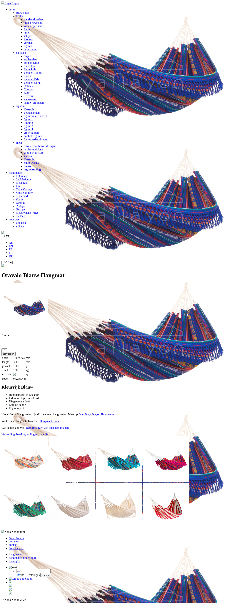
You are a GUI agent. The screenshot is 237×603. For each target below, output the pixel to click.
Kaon (27, 92)
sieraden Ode (31, 79)
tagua (12, 9)
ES (10, 249)
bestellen (14, 541)
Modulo (28, 39)
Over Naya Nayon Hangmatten (97, 414)
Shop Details (31, 162)
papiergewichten (33, 149)
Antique (21, 206)
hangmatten (15, 172)
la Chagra (22, 182)
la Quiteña (22, 176)
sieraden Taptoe (33, 72)
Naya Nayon (16, 538)
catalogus (34, 575)
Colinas (28, 86)
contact (13, 544)
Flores (27, 76)
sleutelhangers (32, 112)
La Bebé (21, 216)
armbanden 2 (31, 62)
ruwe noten (22, 12)
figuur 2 (28, 122)
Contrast (29, 89)
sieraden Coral (32, 82)
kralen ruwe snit (33, 22)
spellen (28, 156)
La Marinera (23, 179)
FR (11, 252)
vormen (28, 42)
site (22, 575)
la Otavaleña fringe (27, 212)
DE (11, 256)
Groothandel (16, 548)
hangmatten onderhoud (22, 557)
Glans (19, 199)
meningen (14, 561)
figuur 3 (28, 126)
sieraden (21, 52)
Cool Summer (24, 192)
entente (20, 226)
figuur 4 (28, 129)
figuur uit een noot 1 (35, 116)
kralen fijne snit (33, 26)
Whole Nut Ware (34, 152)
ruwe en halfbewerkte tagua (40, 146)
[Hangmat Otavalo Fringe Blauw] (24, 328)
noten (27, 32)
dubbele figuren (33, 136)
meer (19, 142)
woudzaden (30, 49)
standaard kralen (33, 19)
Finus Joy (29, 66)
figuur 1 (28, 119)
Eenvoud (29, 96)
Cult (18, 186)
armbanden (30, 59)
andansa (21, 222)
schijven (28, 36)
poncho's (14, 219)
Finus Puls (30, 69)
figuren (28, 46)
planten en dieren (34, 102)
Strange (20, 202)
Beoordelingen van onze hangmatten (47, 427)
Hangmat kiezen (49, 421)
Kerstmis (29, 109)
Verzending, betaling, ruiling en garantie (24, 434)
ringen (27, 56)
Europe (20, 209)
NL (8, 236)
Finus (27, 29)
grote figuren (31, 132)
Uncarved (22, 196)
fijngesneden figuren (36, 139)
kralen (20, 16)
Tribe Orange (24, 189)
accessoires (30, 99)
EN (11, 246)
